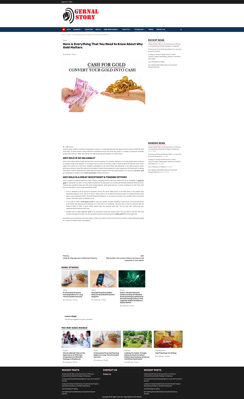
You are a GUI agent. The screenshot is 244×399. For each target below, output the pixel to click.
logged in (76, 319)
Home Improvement (111, 29)
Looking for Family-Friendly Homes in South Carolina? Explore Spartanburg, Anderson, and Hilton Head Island (164, 57)
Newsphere (128, 397)
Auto (69, 29)
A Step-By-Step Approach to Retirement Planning (80, 257)
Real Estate (127, 350)
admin (74, 54)
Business (76, 29)
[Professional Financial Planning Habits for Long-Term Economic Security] (74, 278)
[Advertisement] (103, 129)
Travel (151, 29)
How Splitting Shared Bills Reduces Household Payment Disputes (103, 295)
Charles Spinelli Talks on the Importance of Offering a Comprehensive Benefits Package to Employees (74, 356)
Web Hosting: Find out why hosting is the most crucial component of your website (125, 258)
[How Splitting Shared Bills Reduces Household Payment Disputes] (103, 278)
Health (98, 29)
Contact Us (160, 29)
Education (89, 29)
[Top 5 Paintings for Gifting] (168, 339)
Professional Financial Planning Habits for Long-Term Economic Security (73, 295)
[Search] (181, 29)
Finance (65, 40)
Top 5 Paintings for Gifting (156, 62)
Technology (139, 29)
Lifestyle (126, 29)
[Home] (64, 29)
